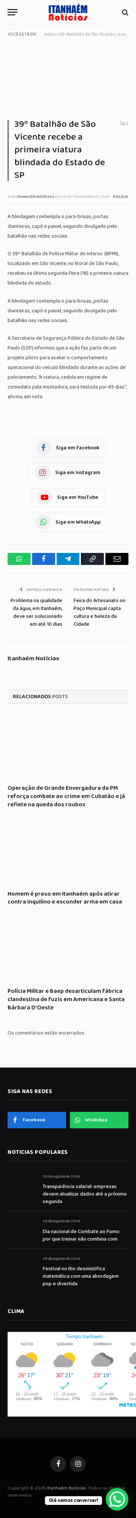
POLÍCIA (120, 196)
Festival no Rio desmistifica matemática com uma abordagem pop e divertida (81, 1276)
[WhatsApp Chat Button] (117, 1499)
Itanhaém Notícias (35, 196)
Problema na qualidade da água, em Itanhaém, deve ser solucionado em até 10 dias (36, 612)
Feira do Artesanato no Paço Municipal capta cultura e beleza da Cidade (99, 612)
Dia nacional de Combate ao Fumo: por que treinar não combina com (81, 1235)
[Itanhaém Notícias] (68, 12)
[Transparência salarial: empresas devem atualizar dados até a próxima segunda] (22, 1185)
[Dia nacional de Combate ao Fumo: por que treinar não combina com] (22, 1229)
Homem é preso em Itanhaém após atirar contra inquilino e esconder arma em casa (65, 898)
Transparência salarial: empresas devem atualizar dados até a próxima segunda (85, 1194)
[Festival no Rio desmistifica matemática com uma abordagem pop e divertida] (22, 1267)
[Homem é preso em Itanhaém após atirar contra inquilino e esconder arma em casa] (68, 852)
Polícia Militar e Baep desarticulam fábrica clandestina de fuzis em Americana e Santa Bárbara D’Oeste (66, 999)
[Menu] (12, 12)
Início (50, 34)
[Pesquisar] (124, 12)
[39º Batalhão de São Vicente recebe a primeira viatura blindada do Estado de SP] (68, 80)
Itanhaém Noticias (66, 1488)
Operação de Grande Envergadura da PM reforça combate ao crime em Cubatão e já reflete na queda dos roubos (66, 796)
